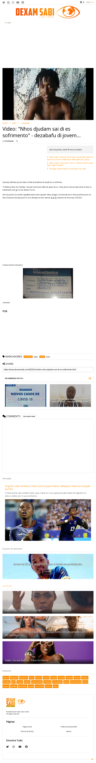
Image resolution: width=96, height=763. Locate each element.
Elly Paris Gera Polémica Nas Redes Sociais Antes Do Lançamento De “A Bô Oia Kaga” (46, 633)
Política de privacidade (69, 727)
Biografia (14, 677)
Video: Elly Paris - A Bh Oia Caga (23, 610)
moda (85, 682)
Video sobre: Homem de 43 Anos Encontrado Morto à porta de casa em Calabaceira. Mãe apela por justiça (70, 158)
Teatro (19, 682)
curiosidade (57, 682)
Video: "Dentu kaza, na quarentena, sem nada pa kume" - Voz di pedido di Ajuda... (70, 400)
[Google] (8, 2)
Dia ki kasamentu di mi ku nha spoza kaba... (48, 564)
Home (5, 123)
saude (30, 686)
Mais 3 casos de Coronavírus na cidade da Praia (25, 400)
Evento (38, 677)
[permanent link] (17, 141)
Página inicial (27, 727)
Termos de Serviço (27, 731)
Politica (85, 677)
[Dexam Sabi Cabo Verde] (48, 17)
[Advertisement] (33, 46)
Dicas (31, 677)
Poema (77, 677)
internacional (76, 682)
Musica (68, 731)
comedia (47, 682)
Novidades (7, 586)
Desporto (24, 677)
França (53, 677)
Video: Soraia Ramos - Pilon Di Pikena (26, 660)
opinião (14, 686)
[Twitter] (3, 2)
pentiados (23, 686)
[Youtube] (17, 2)
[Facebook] (23, 2)
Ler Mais (48, 572)
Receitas (6, 682)
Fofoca (46, 677)
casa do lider (37, 682)
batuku (27, 682)
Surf (13, 682)
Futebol (69, 677)
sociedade (25, 123)
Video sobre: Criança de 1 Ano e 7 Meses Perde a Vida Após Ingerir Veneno (70, 164)
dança (66, 682)
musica (6, 686)
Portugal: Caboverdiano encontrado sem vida (67, 169)
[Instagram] (13, 2)
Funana (61, 677)
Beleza (6, 677)
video (14, 123)
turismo (48, 686)
